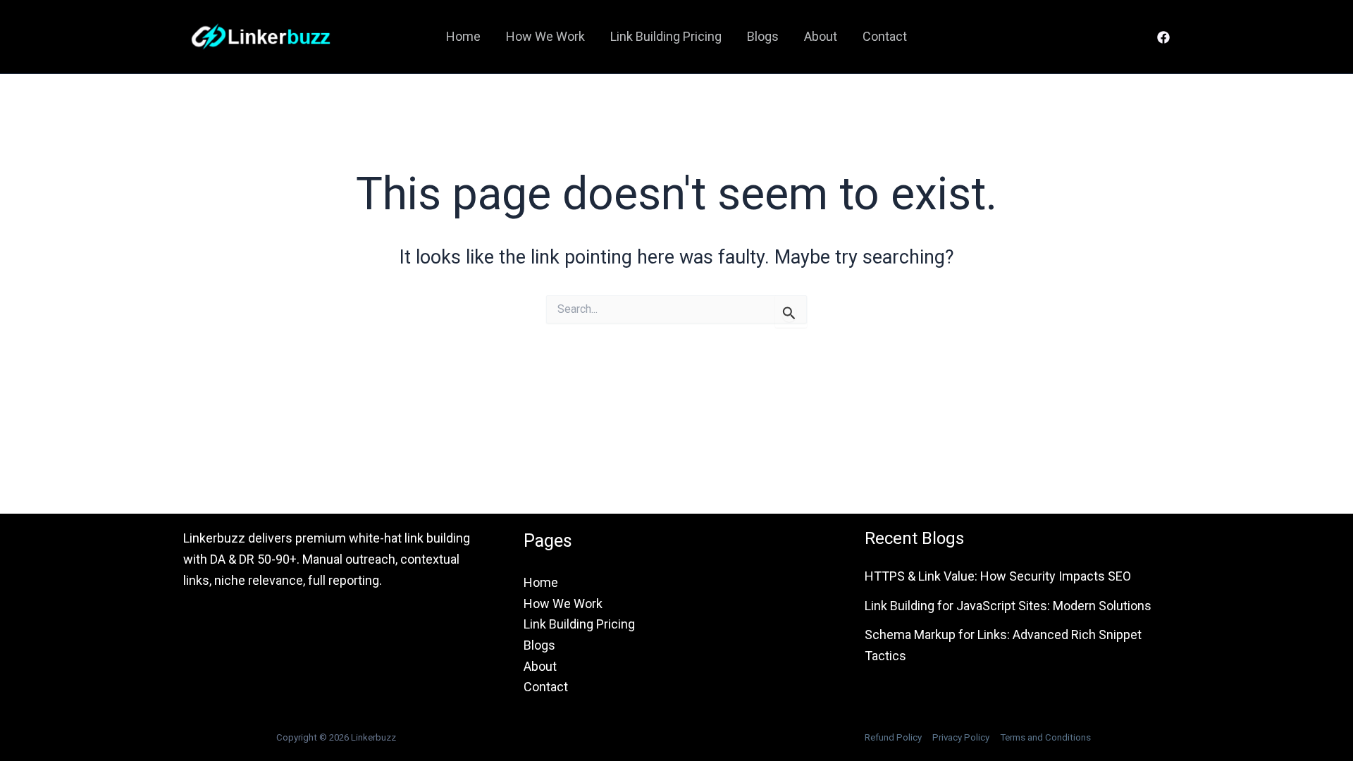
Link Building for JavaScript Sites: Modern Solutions (1008, 605)
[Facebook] (1163, 37)
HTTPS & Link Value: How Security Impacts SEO (998, 576)
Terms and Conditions (1045, 737)
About (820, 36)
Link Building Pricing (666, 36)
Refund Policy (893, 737)
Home (463, 36)
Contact (885, 36)
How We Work (545, 36)
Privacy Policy (960, 737)
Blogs (763, 36)
